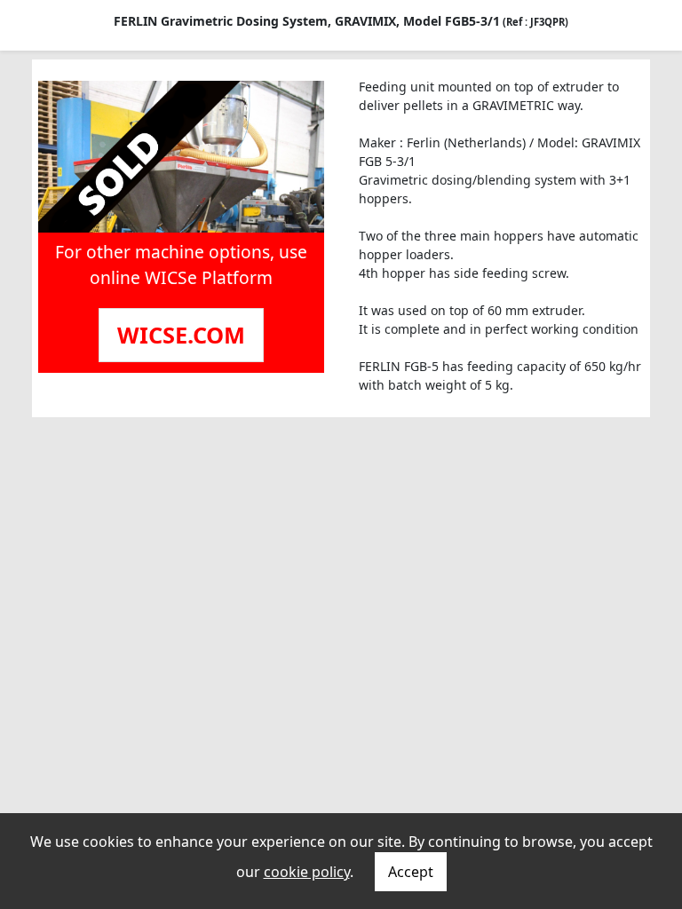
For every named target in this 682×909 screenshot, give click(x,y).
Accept (410, 871)
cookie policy (307, 871)
